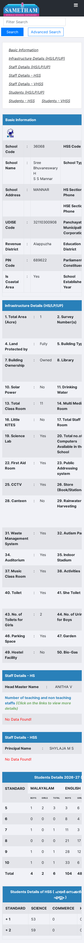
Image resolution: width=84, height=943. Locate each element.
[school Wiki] (10, 132)
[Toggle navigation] (76, 5)
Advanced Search (46, 32)
